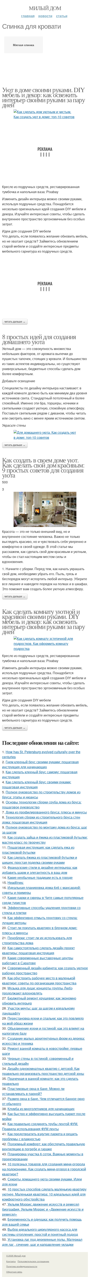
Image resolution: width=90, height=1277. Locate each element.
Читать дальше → (14, 321)
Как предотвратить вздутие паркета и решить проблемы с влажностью (40, 1136)
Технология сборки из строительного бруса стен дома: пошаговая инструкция (41, 820)
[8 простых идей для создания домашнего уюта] (45, 435)
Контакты (11, 1261)
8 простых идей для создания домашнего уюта (39, 339)
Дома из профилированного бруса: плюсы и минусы (46, 812)
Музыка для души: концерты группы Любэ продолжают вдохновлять (37, 991)
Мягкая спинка (23, 45)
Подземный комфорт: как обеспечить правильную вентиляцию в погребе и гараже (43, 1146)
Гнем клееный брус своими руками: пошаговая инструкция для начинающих (40, 764)
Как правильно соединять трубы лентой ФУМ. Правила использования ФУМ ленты (40, 1126)
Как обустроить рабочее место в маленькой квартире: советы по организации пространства (39, 980)
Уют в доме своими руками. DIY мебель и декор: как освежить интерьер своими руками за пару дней (43, 97)
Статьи (61, 15)
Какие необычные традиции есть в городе (40, 877)
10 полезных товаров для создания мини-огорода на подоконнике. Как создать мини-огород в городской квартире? (44, 1169)
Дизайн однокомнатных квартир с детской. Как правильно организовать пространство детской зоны (43, 1071)
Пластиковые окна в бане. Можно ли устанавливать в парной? (33, 1091)
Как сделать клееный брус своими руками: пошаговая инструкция (36, 784)
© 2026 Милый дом (16, 1255)
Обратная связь (14, 1271)
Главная (28, 15)
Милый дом (45, 8)
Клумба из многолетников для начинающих (41, 1108)
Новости (45, 15)
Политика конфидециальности (21, 1266)
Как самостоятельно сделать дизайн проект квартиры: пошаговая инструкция (38, 950)
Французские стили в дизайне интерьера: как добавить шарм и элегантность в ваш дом (39, 870)
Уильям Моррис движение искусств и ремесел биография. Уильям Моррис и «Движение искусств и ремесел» (43, 1209)
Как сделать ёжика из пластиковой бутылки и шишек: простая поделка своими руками (39, 860)
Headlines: (16, 882)
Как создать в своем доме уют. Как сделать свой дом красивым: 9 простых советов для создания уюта (43, 467)
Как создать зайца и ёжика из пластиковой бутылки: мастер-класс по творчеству (44, 840)
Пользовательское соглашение (33, 1261)
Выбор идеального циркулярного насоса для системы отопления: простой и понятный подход (40, 1232)
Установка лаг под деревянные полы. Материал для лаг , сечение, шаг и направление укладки (42, 1242)
